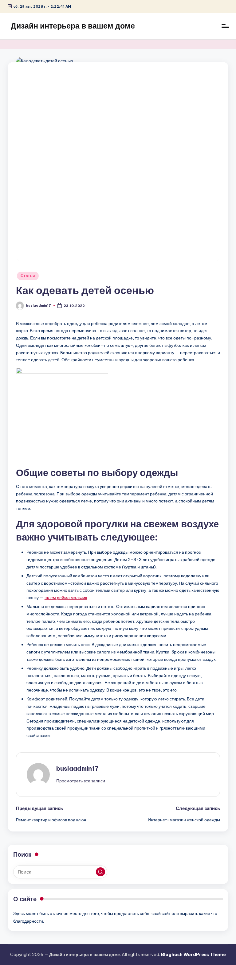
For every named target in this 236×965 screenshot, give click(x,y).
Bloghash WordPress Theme (193, 954)
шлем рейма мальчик (66, 597)
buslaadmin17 (77, 768)
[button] (80, 781)
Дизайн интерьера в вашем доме (73, 26)
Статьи (28, 275)
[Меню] (225, 26)
